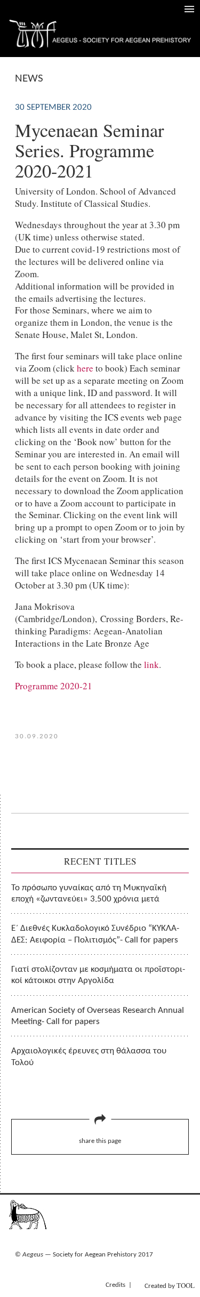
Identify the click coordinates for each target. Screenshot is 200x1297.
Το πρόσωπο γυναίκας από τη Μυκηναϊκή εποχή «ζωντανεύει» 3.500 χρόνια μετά (88, 893)
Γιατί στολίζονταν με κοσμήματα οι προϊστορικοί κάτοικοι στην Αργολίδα (98, 975)
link (151, 664)
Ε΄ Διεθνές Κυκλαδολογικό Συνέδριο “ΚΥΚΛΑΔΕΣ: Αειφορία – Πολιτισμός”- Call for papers (95, 934)
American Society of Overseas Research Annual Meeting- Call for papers (97, 1016)
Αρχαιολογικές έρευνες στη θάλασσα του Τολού (88, 1056)
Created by (170, 1285)
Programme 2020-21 (53, 686)
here (85, 368)
